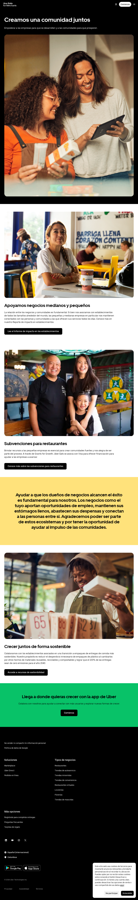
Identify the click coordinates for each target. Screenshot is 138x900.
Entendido (127, 893)
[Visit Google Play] (13, 868)
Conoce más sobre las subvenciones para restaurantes (35, 466)
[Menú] (134, 4)
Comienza (125, 4)
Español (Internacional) (18, 852)
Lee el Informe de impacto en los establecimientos (33, 331)
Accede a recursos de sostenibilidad (26, 672)
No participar (112, 893)
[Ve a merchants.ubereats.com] (9, 4)
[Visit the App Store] (31, 868)
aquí (122, 885)
